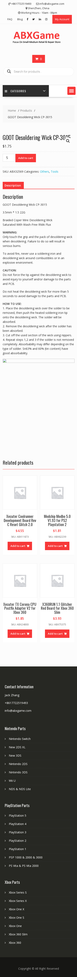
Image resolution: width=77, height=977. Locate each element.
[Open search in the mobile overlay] (39, 72)
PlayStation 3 (17, 832)
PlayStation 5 (17, 815)
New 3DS (15, 755)
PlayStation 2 (17, 841)
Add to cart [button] (17, 546)
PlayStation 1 (17, 849)
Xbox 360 (15, 943)
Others (44, 171)
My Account (62, 19)
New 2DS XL (17, 747)
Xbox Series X (18, 901)
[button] (71, 91)
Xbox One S (16, 917)
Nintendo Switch (20, 739)
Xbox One (15, 926)
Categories (18, 91)
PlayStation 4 (17, 824)
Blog (20, 19)
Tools (54, 171)
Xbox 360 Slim (18, 934)
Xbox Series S (18, 892)
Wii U (12, 781)
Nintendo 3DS (18, 772)
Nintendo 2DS (18, 764)
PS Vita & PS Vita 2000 (24, 866)
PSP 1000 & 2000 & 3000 (26, 857)
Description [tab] (13, 185)
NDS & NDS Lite (20, 789)
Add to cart (25, 158)
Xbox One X (16, 909)
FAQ (9, 19)
